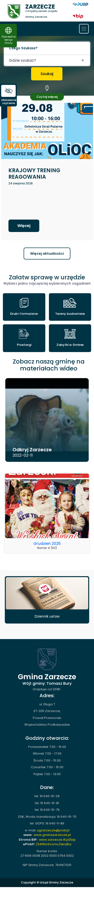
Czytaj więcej (47, 96)
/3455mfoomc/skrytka (53, 844)
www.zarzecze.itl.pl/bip (57, 839)
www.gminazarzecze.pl (52, 835)
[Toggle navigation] (84, 28)
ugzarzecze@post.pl (53, 830)
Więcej (23, 225)
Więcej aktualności (47, 253)
